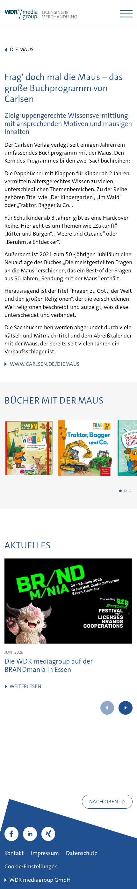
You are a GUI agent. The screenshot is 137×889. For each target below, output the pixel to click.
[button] (120, 491)
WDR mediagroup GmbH (39, 880)
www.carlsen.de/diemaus (45, 364)
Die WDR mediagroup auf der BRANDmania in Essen (48, 666)
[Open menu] (126, 14)
